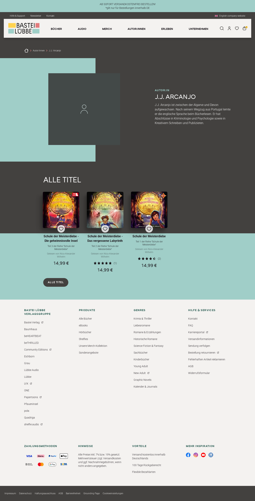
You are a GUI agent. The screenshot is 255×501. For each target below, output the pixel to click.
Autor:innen (39, 50)
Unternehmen (198, 29)
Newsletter (35, 16)
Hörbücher (85, 332)
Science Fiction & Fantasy (148, 345)
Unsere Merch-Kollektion (93, 345)
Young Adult (141, 366)
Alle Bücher (85, 318)
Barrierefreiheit (73, 493)
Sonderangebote (88, 352)
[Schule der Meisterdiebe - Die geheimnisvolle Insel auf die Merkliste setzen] (61, 210)
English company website (232, 16)
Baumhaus (30, 329)
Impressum (10, 493)
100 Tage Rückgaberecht (146, 465)
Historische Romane (145, 339)
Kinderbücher (141, 359)
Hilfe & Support (17, 16)
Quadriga (29, 417)
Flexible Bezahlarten (144, 471)
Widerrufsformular (199, 373)
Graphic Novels (142, 379)
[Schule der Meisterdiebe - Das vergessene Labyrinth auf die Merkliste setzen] (105, 210)
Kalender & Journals (145, 386)
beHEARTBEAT (32, 336)
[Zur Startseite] (26, 50)
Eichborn (29, 356)
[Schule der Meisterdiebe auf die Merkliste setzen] (149, 210)
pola (26, 410)
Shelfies (83, 339)
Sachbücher (141, 352)
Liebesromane (142, 325)
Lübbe (27, 376)
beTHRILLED (31, 342)
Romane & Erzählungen (147, 332)
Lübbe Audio (31, 370)
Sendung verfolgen (199, 345)
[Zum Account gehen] (229, 28)
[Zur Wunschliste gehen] (237, 28)
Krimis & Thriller (143, 318)
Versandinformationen (201, 339)
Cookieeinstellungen (113, 493)
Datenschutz (25, 493)
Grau (27, 363)
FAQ (190, 325)
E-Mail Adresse (174, 449)
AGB (190, 366)
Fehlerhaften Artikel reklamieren (206, 359)
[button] (61, 232)
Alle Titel (56, 282)
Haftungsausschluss (45, 493)
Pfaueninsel (31, 403)
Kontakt (50, 16)
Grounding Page (91, 493)
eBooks (83, 325)
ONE (26, 390)
